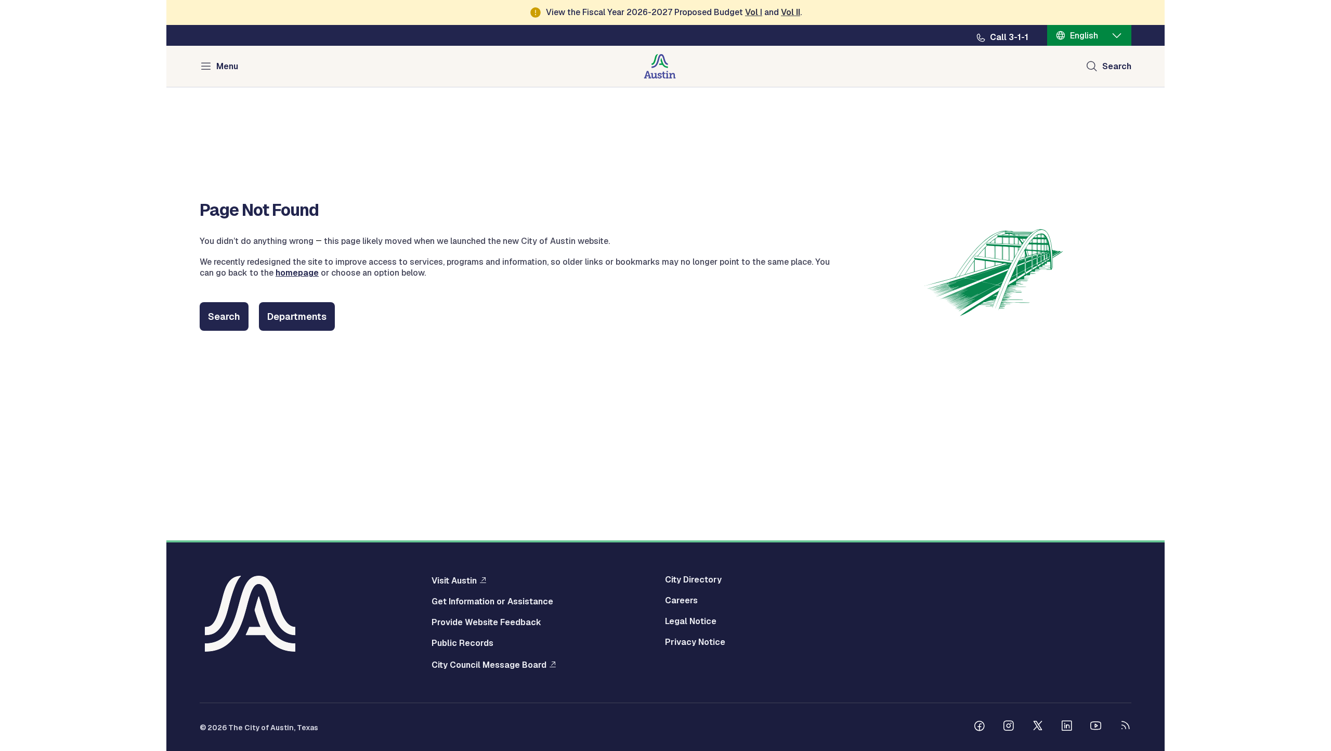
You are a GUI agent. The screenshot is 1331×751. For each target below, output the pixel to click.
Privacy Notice (695, 642)
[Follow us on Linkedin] (1067, 727)
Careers (681, 601)
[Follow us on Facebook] (979, 727)
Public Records (462, 643)
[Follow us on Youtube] (1096, 727)
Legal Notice (690, 621)
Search (1116, 66)
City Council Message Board (489, 664)
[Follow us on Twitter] (1038, 727)
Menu (227, 66)
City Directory (693, 580)
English (1084, 35)
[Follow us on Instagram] (1008, 727)
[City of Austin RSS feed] (1125, 727)
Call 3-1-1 (1009, 37)
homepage (297, 272)
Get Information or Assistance (492, 602)
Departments (297, 316)
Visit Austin (454, 580)
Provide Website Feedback (486, 622)
